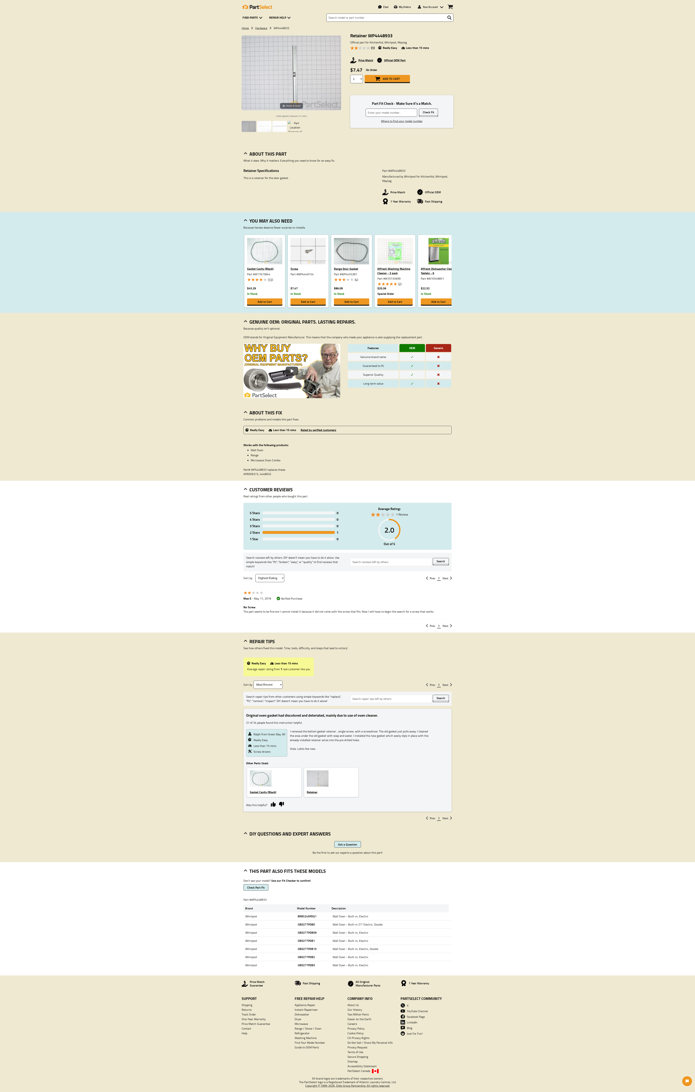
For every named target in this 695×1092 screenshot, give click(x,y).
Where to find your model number (402, 121)
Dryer (298, 1019)
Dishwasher (302, 1014)
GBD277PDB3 (306, 965)
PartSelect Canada (359, 1071)
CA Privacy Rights (358, 1038)
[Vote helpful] (273, 804)
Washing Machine (306, 1038)
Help (244, 1033)
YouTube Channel (417, 1011)
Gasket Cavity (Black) (260, 269)
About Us (353, 1005)
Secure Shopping (358, 1057)
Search (441, 561)
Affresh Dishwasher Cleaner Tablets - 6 (438, 271)
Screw (294, 269)
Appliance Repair (305, 1005)
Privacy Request (357, 1047)
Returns (247, 1010)
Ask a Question (347, 844)
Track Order (249, 1014)
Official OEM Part (395, 60)
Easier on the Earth (359, 1019)
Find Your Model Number (310, 1043)
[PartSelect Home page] (257, 7)
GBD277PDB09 (307, 932)
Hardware (261, 28)
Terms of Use (355, 1052)
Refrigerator (302, 1033)
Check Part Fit (256, 887)
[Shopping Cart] (450, 7)
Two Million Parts (358, 1014)
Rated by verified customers (318, 430)
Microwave (301, 1024)
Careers (352, 1024)
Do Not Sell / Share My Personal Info (370, 1043)
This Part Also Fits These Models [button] (287, 871)
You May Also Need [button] (270, 220)
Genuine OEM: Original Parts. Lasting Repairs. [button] (302, 321)
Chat (385, 7)
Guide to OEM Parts (307, 1047)
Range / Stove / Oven (308, 1028)
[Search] (449, 17)
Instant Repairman (306, 1010)
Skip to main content (347, 41)
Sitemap (353, 1061)
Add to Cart (391, 79)
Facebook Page (416, 1017)
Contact (246, 1028)
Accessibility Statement (362, 1066)
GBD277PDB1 (306, 941)
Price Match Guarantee (256, 1024)
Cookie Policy (356, 1033)
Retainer (312, 792)
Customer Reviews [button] (271, 489)
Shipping (247, 1005)
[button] (253, 18)
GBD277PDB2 (306, 957)
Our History (355, 1010)
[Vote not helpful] (281, 804)
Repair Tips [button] (262, 641)
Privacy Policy (356, 1028)
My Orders (405, 7)
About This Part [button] (268, 153)
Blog (409, 1028)
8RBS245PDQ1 (307, 916)
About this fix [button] (265, 412)
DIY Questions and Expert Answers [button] (290, 833)
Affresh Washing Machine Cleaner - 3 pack (393, 271)
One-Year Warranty (254, 1019)
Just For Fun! (415, 1034)
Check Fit (428, 112)
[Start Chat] (687, 1081)
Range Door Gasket (346, 269)
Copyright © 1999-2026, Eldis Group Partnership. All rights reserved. (347, 1086)
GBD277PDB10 (307, 949)
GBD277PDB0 (306, 924)
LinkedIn (412, 1022)
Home (245, 28)
